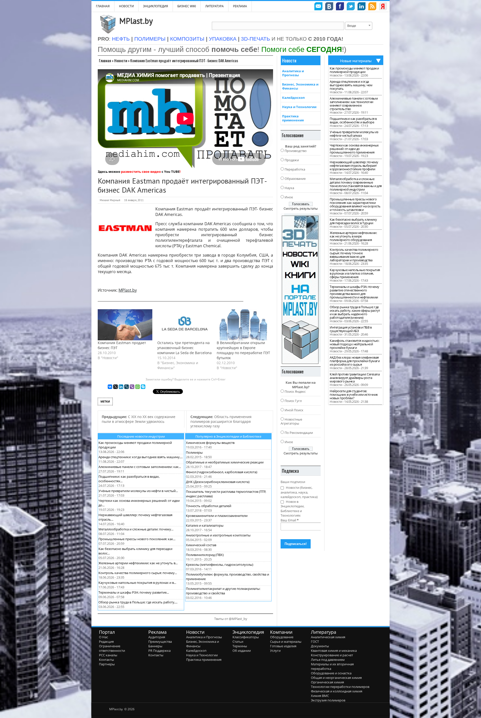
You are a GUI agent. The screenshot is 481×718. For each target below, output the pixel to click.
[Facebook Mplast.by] (340, 7)
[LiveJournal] (126, 386)
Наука (289, 188)
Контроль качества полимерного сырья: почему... (137, 573)
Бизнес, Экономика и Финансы (300, 86)
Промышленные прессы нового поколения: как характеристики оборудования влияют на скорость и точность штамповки (355, 204)
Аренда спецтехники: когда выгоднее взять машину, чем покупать (351, 85)
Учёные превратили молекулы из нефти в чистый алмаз (354, 134)
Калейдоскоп (293, 97)
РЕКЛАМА (240, 6)
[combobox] (358, 26)
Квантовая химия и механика (334, 650)
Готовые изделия (283, 646)
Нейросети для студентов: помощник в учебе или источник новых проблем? (354, 394)
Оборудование (281, 637)
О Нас (103, 637)
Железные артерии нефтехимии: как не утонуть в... (138, 563)
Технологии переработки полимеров (340, 686)
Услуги (275, 650)
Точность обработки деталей (208, 506)
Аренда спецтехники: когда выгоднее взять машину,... (140, 457)
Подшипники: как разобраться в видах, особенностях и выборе (353, 120)
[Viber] (132, 386)
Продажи (292, 160)
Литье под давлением (328, 659)
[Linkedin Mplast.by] (361, 7)
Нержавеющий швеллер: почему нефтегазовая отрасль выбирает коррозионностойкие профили (354, 165)
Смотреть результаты (301, 208)
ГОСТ (315, 641)
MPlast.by (136, 21)
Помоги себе (301, 49)
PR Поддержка (159, 650)
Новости (126, 6)
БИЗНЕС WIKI (186, 6)
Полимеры (194, 452)
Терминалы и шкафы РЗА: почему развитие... (133, 592)
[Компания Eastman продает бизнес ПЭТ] (125, 324)
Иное (289, 197)
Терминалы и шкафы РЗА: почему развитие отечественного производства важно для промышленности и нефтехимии (354, 291)
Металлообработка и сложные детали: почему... (135, 529)
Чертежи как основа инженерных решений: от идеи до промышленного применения (354, 148)
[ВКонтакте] (110, 386)
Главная (105, 60)
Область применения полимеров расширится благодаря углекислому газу (221, 421)
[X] (115, 386)
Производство (296, 150)
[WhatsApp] (137, 386)
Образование (295, 178)
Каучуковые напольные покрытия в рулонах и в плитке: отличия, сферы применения (355, 273)
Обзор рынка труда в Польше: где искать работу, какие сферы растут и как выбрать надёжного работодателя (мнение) (355, 312)
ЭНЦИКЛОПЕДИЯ (155, 6)
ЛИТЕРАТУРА (214, 6)
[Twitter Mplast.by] (351, 7)
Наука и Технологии (299, 107)
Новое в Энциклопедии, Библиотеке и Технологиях (292, 508)
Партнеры (107, 664)
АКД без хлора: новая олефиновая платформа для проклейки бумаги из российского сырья (355, 361)
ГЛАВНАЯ (103, 6)
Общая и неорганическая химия (336, 677)
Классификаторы (245, 637)
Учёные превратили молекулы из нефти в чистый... (138, 491)
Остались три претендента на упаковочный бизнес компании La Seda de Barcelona (184, 347)
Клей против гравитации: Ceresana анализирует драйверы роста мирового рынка (355, 377)
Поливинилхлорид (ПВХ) (205, 554)
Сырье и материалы (285, 641)
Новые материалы (356, 60)
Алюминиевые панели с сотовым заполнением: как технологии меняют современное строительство (354, 103)
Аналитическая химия (328, 637)
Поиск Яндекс (295, 391)
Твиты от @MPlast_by (230, 618)
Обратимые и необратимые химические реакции (225, 462)
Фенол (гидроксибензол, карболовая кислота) (221, 472)
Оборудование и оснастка (331, 673)
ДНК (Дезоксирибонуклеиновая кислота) (218, 482)
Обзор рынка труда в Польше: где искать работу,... (137, 602)
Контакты (106, 659)
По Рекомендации (299, 432)
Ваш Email (290, 520)
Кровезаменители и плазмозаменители (217, 515)
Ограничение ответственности (112, 648)
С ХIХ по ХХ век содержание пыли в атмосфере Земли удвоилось (138, 419)
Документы (320, 646)
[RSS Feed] (372, 7)
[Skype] (143, 386)
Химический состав (201, 545)
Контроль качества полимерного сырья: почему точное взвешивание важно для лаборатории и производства (354, 254)
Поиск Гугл (293, 400)
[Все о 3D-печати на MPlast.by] (301, 288)
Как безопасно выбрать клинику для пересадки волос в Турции (353, 221)
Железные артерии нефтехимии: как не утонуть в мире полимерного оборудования (353, 236)
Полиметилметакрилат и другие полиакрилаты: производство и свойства (223, 590)
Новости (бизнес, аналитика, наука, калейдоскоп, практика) (299, 492)
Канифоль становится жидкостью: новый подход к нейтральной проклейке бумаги (354, 344)
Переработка (295, 169)
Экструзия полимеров (328, 700)
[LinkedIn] (121, 386)
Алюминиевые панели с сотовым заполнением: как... (139, 466)
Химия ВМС (320, 695)
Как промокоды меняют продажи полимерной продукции (354, 70)
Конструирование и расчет (332, 655)
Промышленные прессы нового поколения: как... (136, 539)
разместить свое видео (141, 171)
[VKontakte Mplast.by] (329, 7)
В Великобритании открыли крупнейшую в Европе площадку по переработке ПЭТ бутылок (243, 350)
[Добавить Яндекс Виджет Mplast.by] (383, 7)
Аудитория (156, 637)
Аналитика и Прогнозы (293, 73)
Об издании (241, 650)
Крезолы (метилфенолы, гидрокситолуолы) (219, 564)
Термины (239, 646)
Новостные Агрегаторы (291, 421)
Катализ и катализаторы (204, 525)
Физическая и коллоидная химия (336, 691)
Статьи (237, 641)
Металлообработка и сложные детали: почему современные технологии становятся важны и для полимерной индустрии (356, 184)
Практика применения (293, 118)
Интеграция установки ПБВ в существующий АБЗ (351, 329)
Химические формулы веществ (210, 442)
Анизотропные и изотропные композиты (218, 535)
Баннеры (155, 646)
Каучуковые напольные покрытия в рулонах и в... (137, 582)
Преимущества (160, 641)
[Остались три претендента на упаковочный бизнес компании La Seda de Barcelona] (184, 324)
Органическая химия (327, 682)
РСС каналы (108, 655)
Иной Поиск (294, 410)
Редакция (106, 641)
